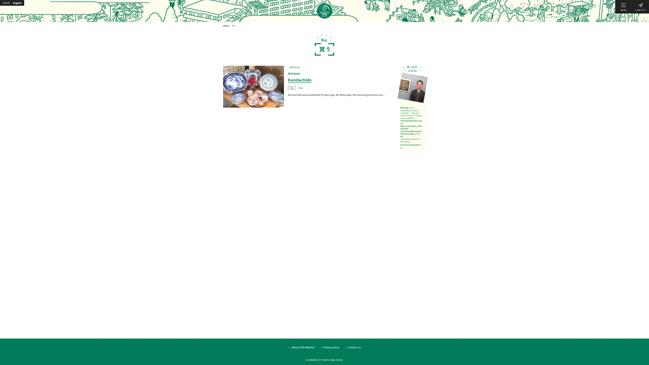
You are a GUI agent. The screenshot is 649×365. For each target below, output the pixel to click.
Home (226, 25)
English (17, 3)
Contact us (354, 347)
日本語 (6, 3)
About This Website (303, 347)
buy (292, 87)
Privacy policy (331, 347)
